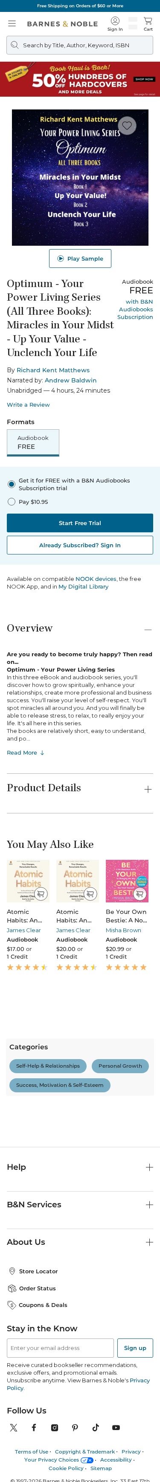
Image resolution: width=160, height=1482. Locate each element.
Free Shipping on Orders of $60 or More (80, 6)
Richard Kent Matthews (53, 370)
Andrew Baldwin (71, 380)
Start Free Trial (80, 523)
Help (16, 1257)
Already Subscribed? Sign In (80, 545)
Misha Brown (123, 930)
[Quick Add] (40, 893)
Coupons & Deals (43, 1394)
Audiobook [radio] (33, 442)
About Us (26, 1331)
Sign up (135, 1437)
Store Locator (38, 1360)
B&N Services (34, 1294)
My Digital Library (83, 586)
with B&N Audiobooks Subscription (135, 309)
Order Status (37, 1377)
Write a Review (28, 405)
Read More (22, 752)
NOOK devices (96, 579)
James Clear (24, 930)
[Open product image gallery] (80, 177)
